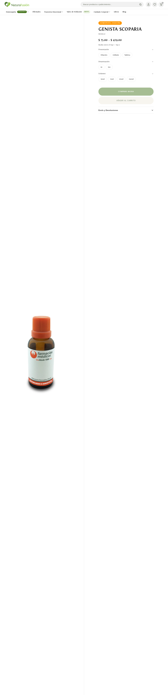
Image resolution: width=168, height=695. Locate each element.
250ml (131, 79)
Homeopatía (16, 12)
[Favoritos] (155, 4)
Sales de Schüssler (78, 12)
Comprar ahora (126, 91)
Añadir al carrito (125, 101)
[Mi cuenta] (148, 4)
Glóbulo (116, 55)
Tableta (127, 55)
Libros (116, 12)
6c (101, 67)
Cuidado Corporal (101, 12)
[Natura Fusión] (16, 4)
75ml (112, 79)
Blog (124, 12)
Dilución (104, 55)
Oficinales (36, 12)
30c (109, 67)
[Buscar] (140, 4)
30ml (103, 79)
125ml (121, 79)
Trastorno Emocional (52, 12)
